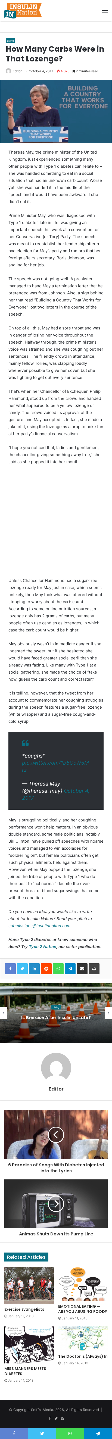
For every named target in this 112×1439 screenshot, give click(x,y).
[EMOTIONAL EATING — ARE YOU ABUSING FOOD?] (83, 1284)
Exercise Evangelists (24, 1309)
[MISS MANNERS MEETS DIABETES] (29, 1345)
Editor (17, 71)
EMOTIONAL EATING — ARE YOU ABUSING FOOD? (82, 1309)
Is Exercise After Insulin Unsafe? (56, 1017)
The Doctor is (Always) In (83, 1356)
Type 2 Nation (42, 946)
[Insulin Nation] (23, 10)
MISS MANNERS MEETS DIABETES (25, 1371)
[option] (56, 1013)
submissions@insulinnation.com (39, 925)
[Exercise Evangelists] (29, 1285)
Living (10, 40)
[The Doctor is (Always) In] (83, 1338)
